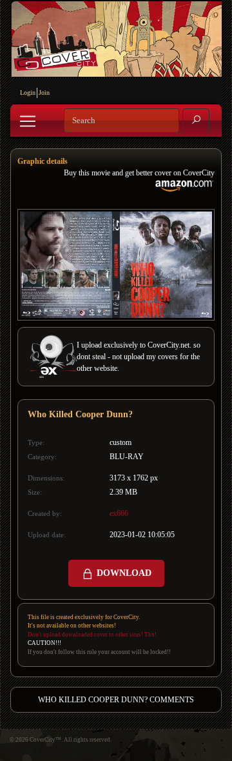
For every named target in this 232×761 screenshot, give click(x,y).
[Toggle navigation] (27, 121)
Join (44, 92)
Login (27, 92)
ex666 (119, 513)
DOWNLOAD (122, 573)
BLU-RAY (127, 456)
